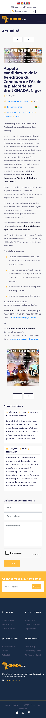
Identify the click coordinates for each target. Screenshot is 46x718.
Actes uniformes (32, 624)
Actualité (6, 655)
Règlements (30, 628)
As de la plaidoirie (13, 112)
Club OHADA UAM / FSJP (17, 101)
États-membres (9, 628)
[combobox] (23, 11)
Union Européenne (33, 650)
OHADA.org (30, 646)
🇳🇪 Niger (38, 107)
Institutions (7, 624)
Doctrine (6, 650)
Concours (8, 116)
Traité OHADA (31, 620)
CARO (38, 655)
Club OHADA (28, 112)
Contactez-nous (12, 680)
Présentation (8, 620)
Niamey (17, 116)
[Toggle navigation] (40, 19)
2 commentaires (14, 107)
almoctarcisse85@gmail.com (23, 317)
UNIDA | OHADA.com (14, 705)
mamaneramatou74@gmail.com (25, 339)
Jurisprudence (8, 646)
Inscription (31, 7)
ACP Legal (29, 655)
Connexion (17, 7)
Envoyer (12, 563)
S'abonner (36, 586)
